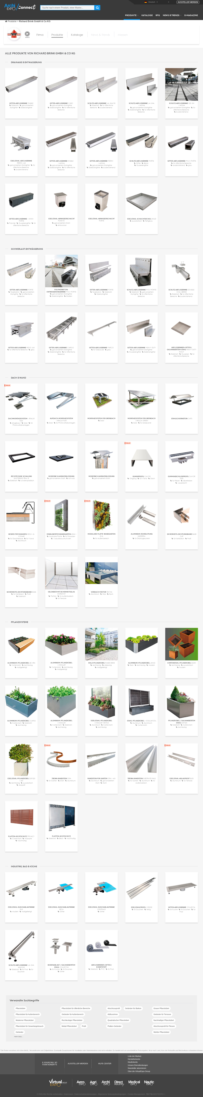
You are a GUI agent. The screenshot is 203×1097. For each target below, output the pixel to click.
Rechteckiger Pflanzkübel (72, 1020)
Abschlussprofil (114, 1008)
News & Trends (171, 15)
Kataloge (147, 15)
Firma (39, 34)
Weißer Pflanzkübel (161, 1032)
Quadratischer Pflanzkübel (118, 1020)
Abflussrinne (113, 1014)
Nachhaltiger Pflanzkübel (164, 1020)
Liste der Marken (134, 1056)
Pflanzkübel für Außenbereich (28, 1014)
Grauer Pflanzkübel (161, 1008)
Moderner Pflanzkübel (25, 1020)
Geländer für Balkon (133, 1008)
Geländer (19, 1032)
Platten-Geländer (114, 1026)
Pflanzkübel (20, 1008)
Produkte (130, 15)
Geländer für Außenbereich (73, 1014)
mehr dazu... (18, 1036)
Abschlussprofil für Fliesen (164, 1026)
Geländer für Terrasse (162, 1014)
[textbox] (67, 7)
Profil (84, 1026)
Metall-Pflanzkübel (69, 1026)
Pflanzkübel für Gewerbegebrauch (29, 1026)
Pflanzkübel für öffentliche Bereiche (76, 1008)
